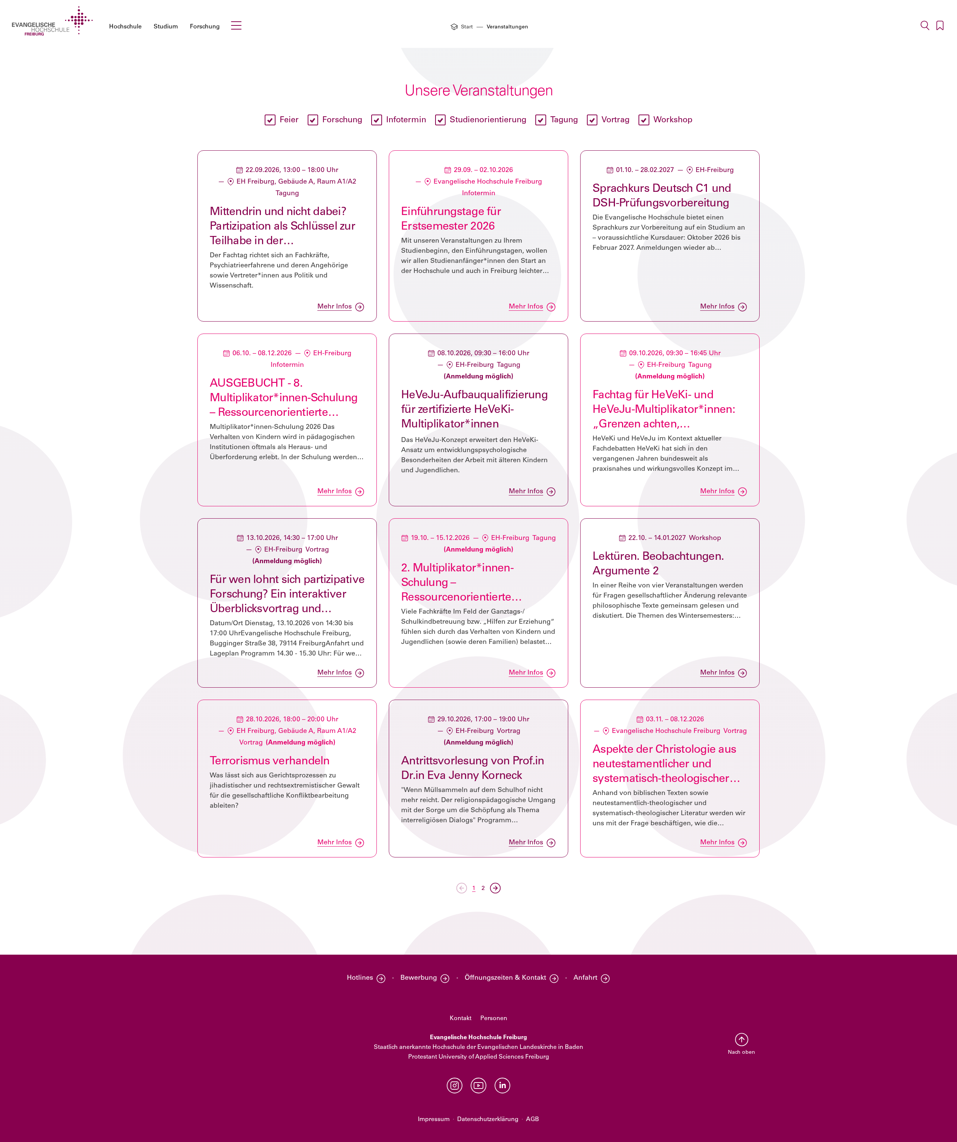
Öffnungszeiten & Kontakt (505, 978)
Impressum (434, 1120)
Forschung (205, 27)
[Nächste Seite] (495, 888)
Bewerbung (418, 978)
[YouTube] (478, 1085)
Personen (493, 1019)
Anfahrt (585, 978)
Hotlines (360, 978)
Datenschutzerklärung (487, 1120)
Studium (166, 27)
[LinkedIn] (502, 1085)
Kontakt (460, 1019)
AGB (532, 1120)
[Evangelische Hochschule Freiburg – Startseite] (52, 21)
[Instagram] (455, 1085)
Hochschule (125, 27)
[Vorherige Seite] (461, 888)
